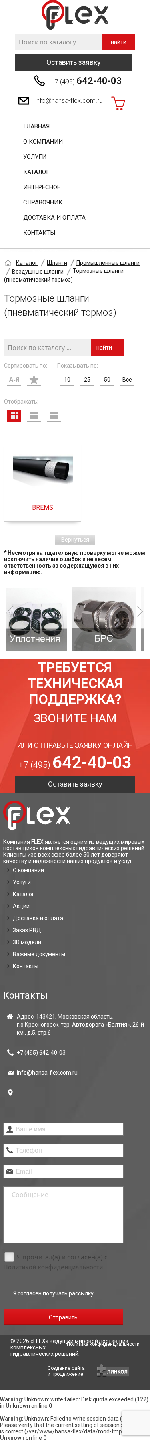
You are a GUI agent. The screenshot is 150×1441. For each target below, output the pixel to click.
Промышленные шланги (108, 263)
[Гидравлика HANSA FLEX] (75, 15)
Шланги (57, 263)
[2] (64, 619)
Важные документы (39, 954)
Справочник (42, 202)
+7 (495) (86, 80)
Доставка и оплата (54, 217)
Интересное (41, 187)
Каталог (36, 172)
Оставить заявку (73, 62)
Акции (21, 906)
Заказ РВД (27, 930)
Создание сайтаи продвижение (66, 1371)
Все (127, 379)
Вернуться (75, 539)
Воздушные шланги (38, 271)
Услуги (34, 156)
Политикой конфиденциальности (53, 1267)
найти (118, 42)
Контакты (39, 232)
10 (67, 379)
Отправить (63, 1317)
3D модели (27, 942)
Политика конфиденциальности (103, 1344)
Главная (36, 126)
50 (107, 379)
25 (87, 379)
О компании (43, 141)
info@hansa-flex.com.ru (68, 100)
